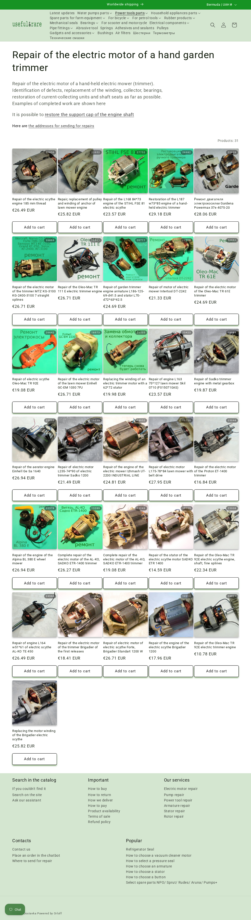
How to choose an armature (149, 866)
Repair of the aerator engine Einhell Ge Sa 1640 (33, 469)
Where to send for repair (32, 861)
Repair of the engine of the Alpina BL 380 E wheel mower (32, 559)
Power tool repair (178, 800)
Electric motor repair (181, 789)
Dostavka (30, 913)
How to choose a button (146, 877)
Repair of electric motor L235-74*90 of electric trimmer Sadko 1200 (76, 471)
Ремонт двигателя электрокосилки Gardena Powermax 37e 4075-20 (213, 203)
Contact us (21, 849)
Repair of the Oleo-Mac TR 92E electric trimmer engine (215, 645)
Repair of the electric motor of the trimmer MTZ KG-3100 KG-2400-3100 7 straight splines (34, 293)
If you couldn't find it (29, 789)
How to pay (97, 806)
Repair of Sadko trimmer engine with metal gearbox (214, 381)
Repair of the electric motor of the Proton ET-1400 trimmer (215, 471)
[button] (95, 13)
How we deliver (100, 800)
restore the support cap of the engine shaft (89, 114)
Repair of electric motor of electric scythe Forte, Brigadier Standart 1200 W (123, 647)
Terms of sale (99, 816)
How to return (99, 795)
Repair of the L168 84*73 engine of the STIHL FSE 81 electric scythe (124, 203)
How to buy (97, 789)
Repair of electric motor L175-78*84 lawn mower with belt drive (171, 471)
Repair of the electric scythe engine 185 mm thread (33, 201)
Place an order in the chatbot (36, 855)
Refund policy (99, 822)
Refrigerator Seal (140, 849)
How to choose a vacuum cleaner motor (159, 855)
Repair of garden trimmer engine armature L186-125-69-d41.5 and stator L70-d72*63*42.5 (123, 293)
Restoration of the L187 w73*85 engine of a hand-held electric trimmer (168, 203)
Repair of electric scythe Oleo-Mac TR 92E (31, 381)
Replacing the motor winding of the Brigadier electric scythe (33, 735)
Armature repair (177, 806)
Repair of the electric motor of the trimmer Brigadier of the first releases (79, 647)
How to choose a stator (145, 872)
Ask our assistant (26, 800)
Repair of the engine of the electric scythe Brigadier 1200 (169, 647)
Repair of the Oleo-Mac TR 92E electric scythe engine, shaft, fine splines (214, 559)
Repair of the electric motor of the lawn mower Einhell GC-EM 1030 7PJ (79, 383)
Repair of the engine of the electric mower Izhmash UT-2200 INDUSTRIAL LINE (124, 471)
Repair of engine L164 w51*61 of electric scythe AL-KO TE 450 (31, 647)
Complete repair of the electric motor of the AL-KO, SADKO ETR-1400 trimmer (79, 559)
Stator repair (174, 811)
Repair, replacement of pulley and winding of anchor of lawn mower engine (80, 203)
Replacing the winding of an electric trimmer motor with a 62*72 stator (125, 383)
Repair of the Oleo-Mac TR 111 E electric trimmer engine (80, 289)
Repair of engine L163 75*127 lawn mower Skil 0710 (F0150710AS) (167, 383)
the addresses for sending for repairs (61, 126)
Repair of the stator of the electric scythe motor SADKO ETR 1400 (171, 559)
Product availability (104, 811)
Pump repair (174, 795)
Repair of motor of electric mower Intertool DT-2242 (169, 289)
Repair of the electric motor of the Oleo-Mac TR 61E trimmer (215, 291)
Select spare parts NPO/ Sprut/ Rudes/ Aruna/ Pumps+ (171, 882)
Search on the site (27, 795)
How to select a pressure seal (150, 861)
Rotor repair (174, 816)
